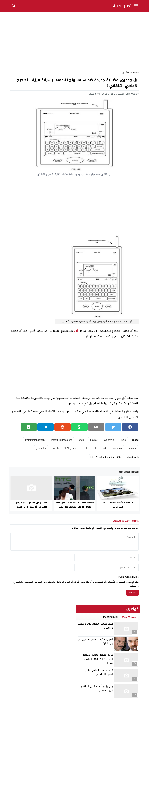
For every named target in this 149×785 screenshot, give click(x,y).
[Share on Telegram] (45, 427)
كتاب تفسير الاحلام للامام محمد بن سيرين (95, 625)
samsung (117, 448)
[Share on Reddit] (62, 427)
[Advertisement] (74, 40)
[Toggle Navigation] (137, 6)
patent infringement (61, 440)
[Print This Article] (28, 427)
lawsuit (94, 440)
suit (104, 448)
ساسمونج (41, 448)
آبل (94, 448)
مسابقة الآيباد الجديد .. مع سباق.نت (117, 504)
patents (132, 448)
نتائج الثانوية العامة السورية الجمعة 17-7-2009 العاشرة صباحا (98, 658)
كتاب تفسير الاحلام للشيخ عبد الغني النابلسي (96, 672)
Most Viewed (129, 617)
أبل (76, 330)
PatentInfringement (35, 440)
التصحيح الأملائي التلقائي (65, 448)
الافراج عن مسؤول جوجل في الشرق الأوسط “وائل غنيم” (31, 504)
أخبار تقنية (122, 6)
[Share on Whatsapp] (79, 427)
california (109, 440)
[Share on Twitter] (113, 427)
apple (123, 440)
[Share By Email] (96, 427)
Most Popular (110, 617)
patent (81, 440)
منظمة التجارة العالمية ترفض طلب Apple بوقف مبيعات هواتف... (74, 504)
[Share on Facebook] (130, 427)
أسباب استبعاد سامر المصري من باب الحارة (95, 641)
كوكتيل (125, 72)
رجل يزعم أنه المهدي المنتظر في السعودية (97, 688)
